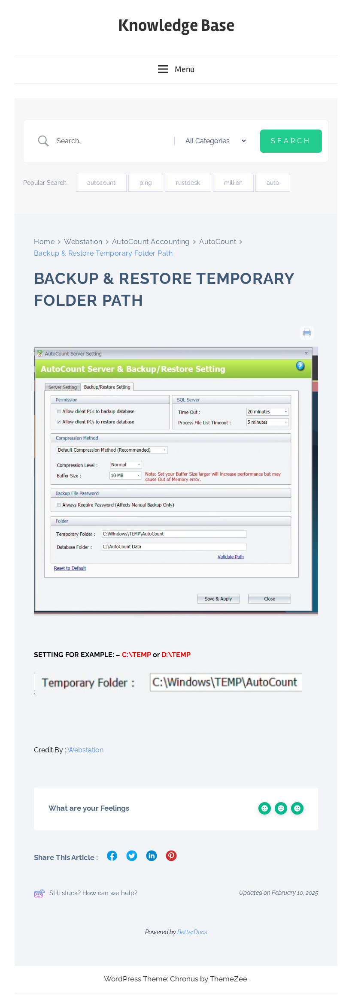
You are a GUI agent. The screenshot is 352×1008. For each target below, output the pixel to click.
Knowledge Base (176, 25)
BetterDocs (192, 932)
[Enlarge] (307, 357)
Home (44, 242)
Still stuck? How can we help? (93, 893)
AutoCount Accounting (151, 242)
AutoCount (217, 242)
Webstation (83, 242)
